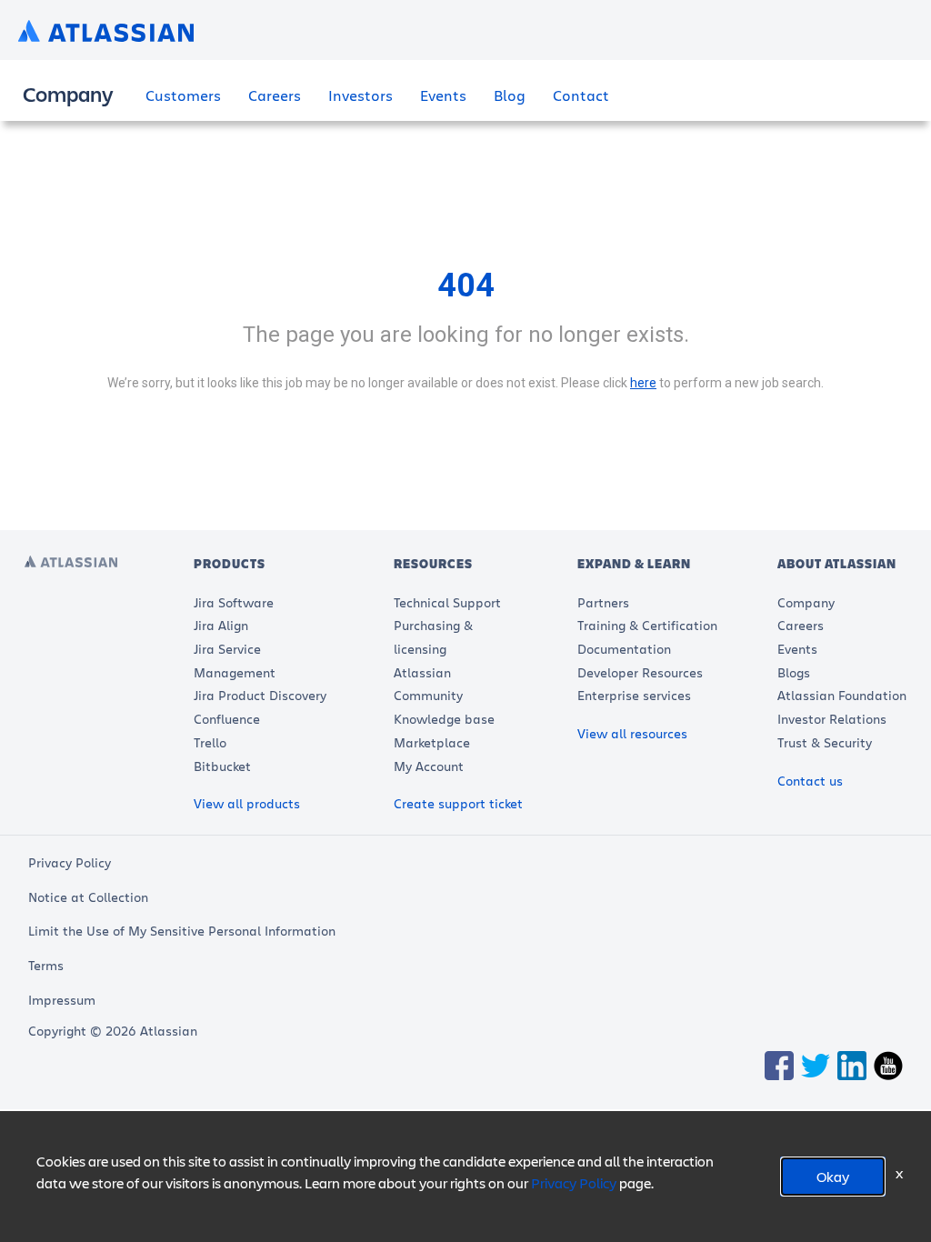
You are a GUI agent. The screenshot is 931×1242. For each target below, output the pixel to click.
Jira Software (234, 602)
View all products (247, 803)
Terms (46, 965)
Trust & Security (824, 742)
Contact (581, 95)
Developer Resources (640, 672)
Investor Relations (831, 718)
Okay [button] (832, 1176)
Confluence (227, 718)
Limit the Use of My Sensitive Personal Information (181, 930)
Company (806, 602)
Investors (360, 95)
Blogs (793, 672)
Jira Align (221, 625)
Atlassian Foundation (841, 695)
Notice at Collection (88, 897)
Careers (274, 95)
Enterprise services (634, 695)
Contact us (810, 780)
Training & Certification (647, 625)
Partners (603, 602)
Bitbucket (222, 766)
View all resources (632, 733)
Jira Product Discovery (260, 695)
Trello (210, 742)
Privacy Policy (69, 862)
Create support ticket (458, 803)
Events (443, 95)
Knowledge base (444, 718)
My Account (429, 766)
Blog (510, 95)
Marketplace (432, 742)
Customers (183, 95)
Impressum (61, 999)
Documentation (624, 648)
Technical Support (447, 602)
